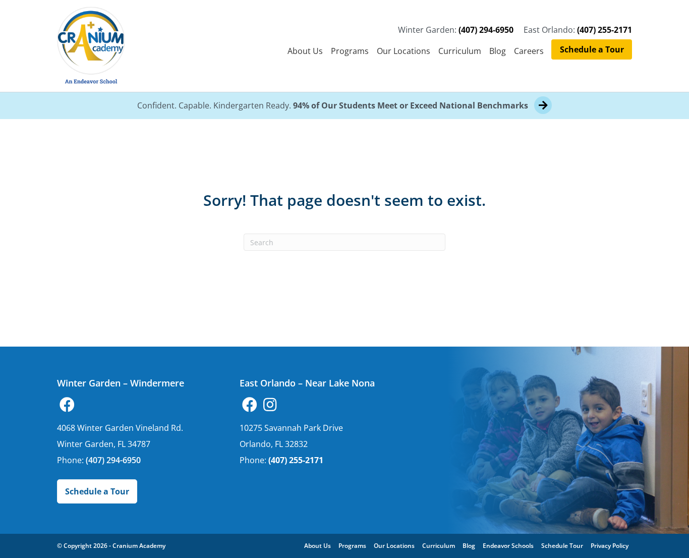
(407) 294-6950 (485, 29)
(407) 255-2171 (604, 29)
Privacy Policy (609, 545)
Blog (497, 51)
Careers (529, 51)
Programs (350, 51)
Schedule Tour (562, 545)
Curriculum (459, 51)
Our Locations (403, 51)
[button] (67, 405)
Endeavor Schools (508, 545)
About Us (305, 51)
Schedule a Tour (592, 49)
